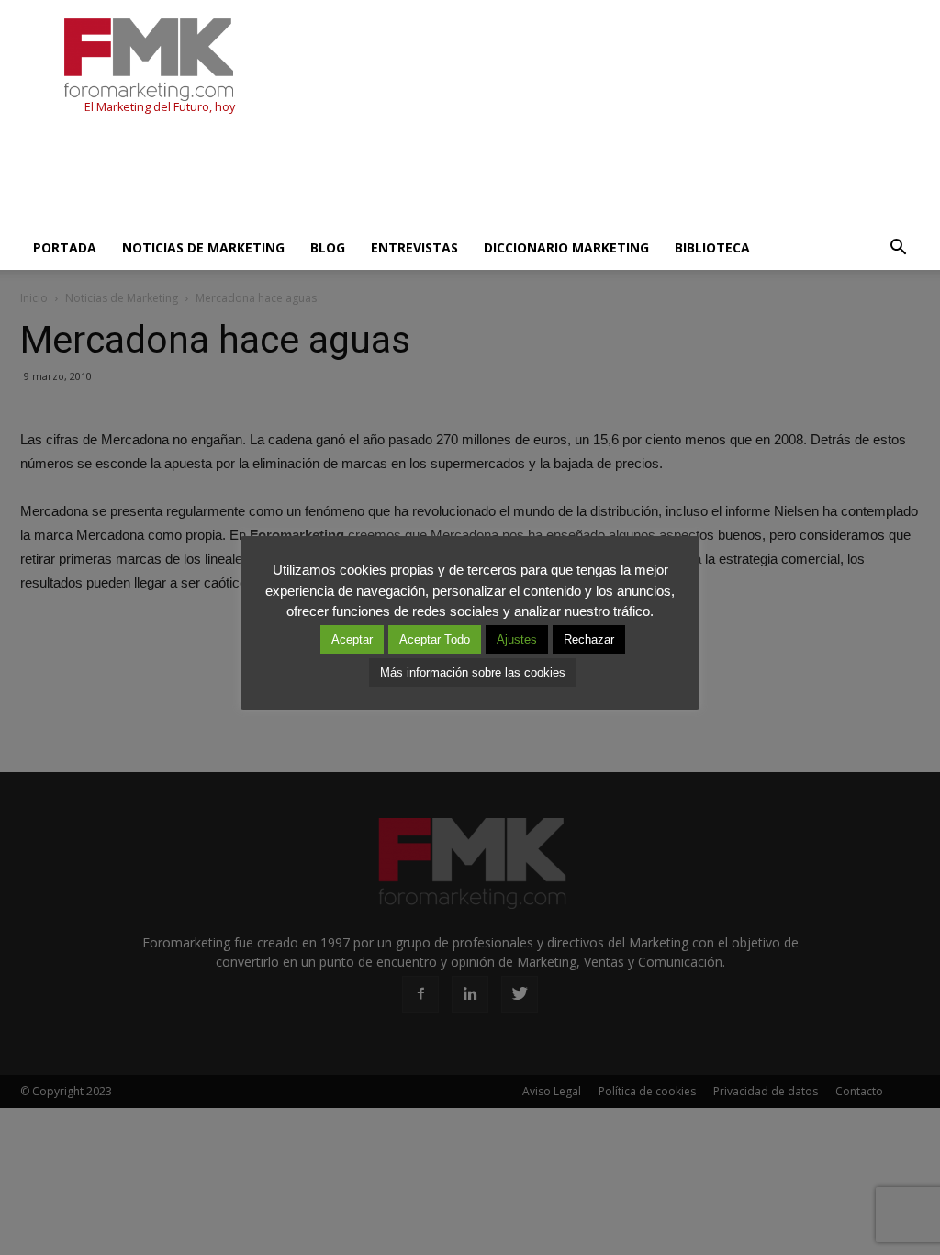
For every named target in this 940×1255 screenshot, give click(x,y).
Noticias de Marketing (203, 247)
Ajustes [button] (517, 639)
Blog (327, 247)
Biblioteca (712, 247)
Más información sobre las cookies (472, 672)
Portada (64, 247)
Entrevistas (414, 247)
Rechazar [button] (589, 639)
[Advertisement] (354, 176)
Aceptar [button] (352, 639)
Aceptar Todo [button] (434, 639)
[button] (898, 248)
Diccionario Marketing (566, 247)
